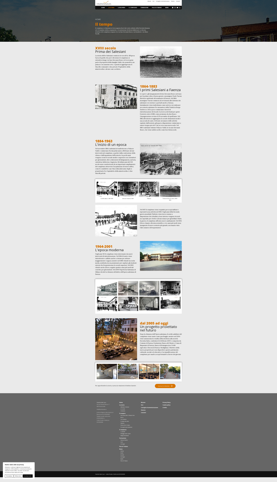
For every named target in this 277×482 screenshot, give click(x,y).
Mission (149, 1)
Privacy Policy (166, 402)
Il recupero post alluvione (126, 427)
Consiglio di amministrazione (163, 1)
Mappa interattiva (124, 435)
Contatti (178, 1)
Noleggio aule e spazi (125, 433)
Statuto (173, 1)
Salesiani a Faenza (124, 407)
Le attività (122, 431)
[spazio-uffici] (107, 371)
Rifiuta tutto (18, 476)
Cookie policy (166, 405)
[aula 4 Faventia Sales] (149, 371)
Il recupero (121, 7)
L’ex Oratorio (123, 419)
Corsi (121, 442)
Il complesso (133, 7)
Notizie (122, 451)
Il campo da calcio (124, 421)
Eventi (121, 453)
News (167, 7)
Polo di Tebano (157, 7)
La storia (111, 7)
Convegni (122, 444)
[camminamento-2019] (170, 371)
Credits (165, 407)
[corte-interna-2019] (128, 371)
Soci (153, 1)
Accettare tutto (27, 476)
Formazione (144, 7)
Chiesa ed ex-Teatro (125, 425)
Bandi (121, 459)
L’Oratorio (122, 411)
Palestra (122, 423)
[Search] (179, 7)
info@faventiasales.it (102, 409)
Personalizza (9, 476)
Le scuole (122, 409)
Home (103, 7)
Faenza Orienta (124, 440)
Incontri (122, 455)
